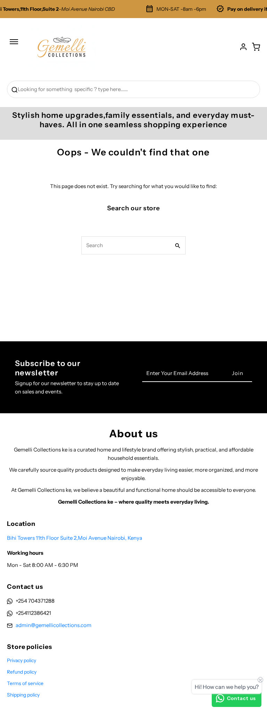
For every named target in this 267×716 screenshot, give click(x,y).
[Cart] (256, 47)
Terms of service (25, 683)
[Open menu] (14, 45)
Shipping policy (23, 695)
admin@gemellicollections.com (53, 625)
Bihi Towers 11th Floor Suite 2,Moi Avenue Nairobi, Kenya (74, 538)
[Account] (243, 47)
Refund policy (22, 672)
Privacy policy (21, 660)
